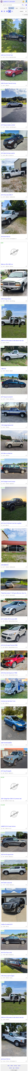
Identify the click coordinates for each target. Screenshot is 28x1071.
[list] (2, 11)
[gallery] (9, 11)
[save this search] (26, 5)
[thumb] (4, 11)
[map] (12, 11)
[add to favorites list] (2, 57)
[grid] (7, 11)
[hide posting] (26, 57)
